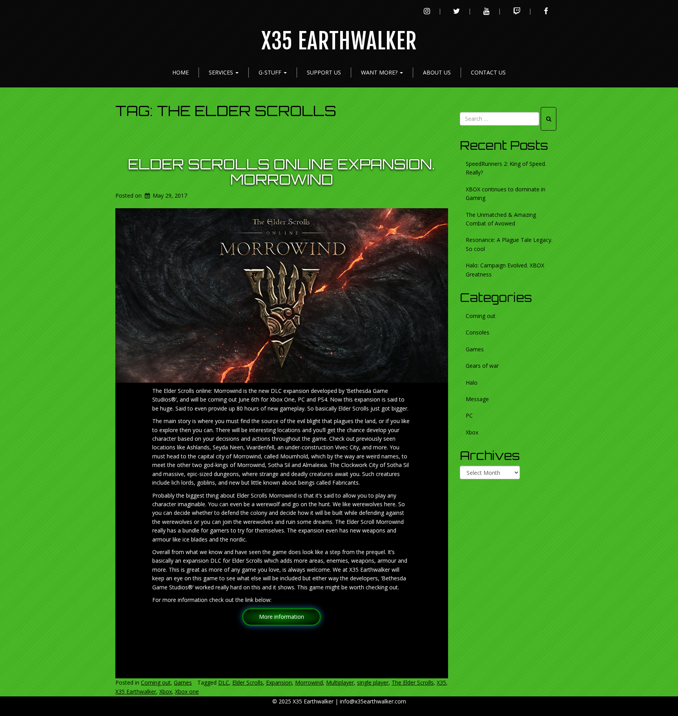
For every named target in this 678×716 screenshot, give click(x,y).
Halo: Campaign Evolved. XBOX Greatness (505, 270)
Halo (472, 382)
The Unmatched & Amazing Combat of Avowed (501, 219)
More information (281, 616)
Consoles (477, 332)
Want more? (380, 72)
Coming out (156, 682)
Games (183, 682)
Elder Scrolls (247, 682)
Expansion (279, 682)
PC (469, 415)
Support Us (324, 72)
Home (180, 72)
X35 (441, 682)
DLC (223, 682)
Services (222, 72)
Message (477, 399)
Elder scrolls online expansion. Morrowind (281, 172)
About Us (437, 72)
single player (372, 682)
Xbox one (187, 691)
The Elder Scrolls (413, 682)
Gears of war (482, 365)
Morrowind (309, 682)
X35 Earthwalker (339, 41)
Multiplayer (340, 682)
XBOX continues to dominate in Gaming (505, 193)
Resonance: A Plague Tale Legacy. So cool (509, 244)
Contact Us (488, 72)
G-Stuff (271, 72)
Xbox (165, 691)
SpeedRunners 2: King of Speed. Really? (506, 168)
